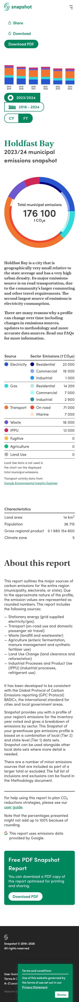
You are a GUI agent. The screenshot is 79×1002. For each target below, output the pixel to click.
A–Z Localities (13, 983)
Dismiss (61, 994)
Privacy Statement (34, 987)
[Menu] (71, 7)
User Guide (12, 974)
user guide (13, 807)
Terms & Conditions (17, 978)
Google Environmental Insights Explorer (31, 483)
